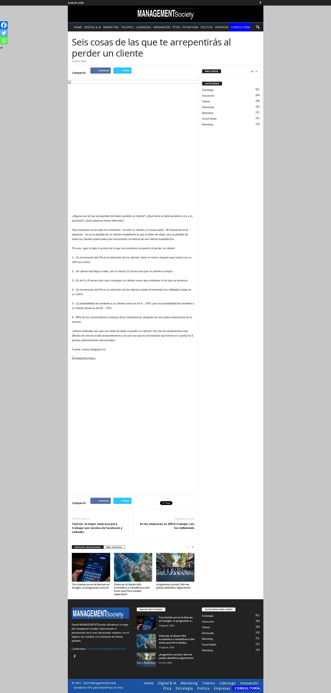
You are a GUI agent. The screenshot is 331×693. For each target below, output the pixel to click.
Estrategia (190, 27)
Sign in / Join (76, 2)
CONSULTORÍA (240, 27)
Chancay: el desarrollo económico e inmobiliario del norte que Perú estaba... (176, 639)
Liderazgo (143, 27)
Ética (176, 27)
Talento (127, 27)
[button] (257, 27)
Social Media (209, 118)
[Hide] (1, 47)
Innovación (161, 27)
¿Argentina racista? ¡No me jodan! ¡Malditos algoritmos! (173, 586)
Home (78, 27)
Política (207, 27)
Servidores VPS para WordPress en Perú (98, 687)
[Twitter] (4, 33)
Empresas (222, 27)
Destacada (208, 107)
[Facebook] (260, 3)
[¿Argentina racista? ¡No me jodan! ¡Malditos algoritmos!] (175, 567)
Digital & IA (92, 27)
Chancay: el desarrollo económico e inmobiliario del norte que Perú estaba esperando (132, 589)
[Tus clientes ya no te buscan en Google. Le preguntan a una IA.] (91, 567)
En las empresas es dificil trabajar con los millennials (167, 526)
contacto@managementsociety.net (106, 648)
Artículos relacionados (88, 547)
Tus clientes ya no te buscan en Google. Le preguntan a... (176, 619)
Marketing (111, 27)
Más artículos (114, 547)
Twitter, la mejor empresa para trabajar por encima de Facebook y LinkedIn (97, 528)
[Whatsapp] (4, 40)
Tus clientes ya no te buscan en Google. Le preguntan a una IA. (90, 586)
